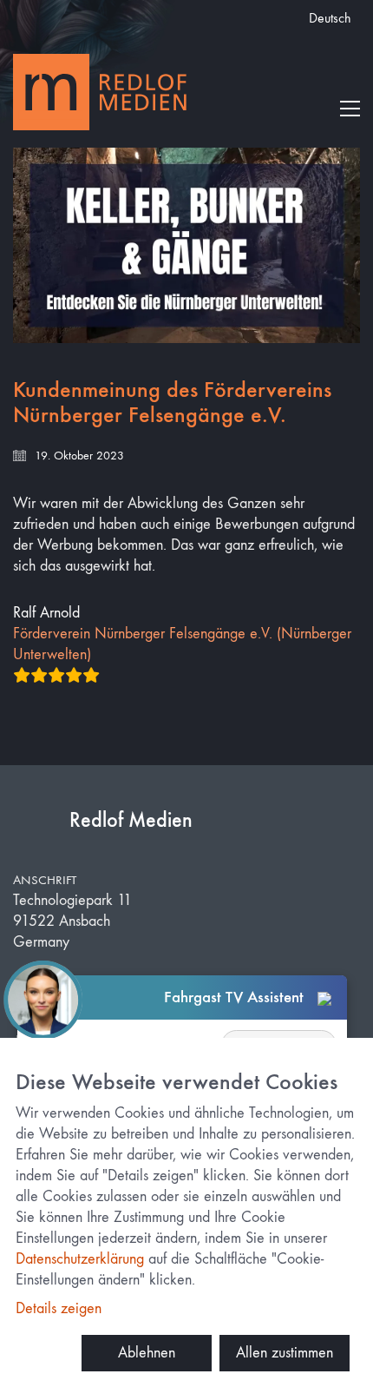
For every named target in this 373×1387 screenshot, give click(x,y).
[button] (350, 108)
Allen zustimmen (284, 1353)
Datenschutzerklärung (80, 1259)
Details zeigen (58, 1308)
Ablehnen (146, 1353)
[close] (324, 998)
